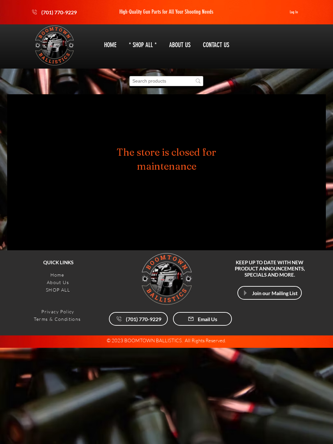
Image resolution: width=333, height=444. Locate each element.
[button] (269, 293)
